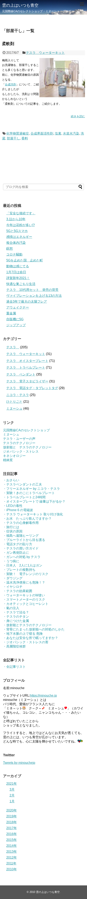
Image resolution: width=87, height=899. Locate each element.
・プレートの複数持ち (19, 569)
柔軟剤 (8, 43)
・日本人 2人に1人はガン (22, 565)
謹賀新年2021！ (18, 278)
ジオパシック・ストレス (21, 451)
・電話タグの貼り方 (17, 544)
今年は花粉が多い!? (20, 225)
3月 (12, 789)
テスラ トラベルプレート (25, 367)
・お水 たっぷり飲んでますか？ (27, 518)
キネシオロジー (14, 456)
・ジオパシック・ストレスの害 (25, 642)
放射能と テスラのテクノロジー (27, 447)
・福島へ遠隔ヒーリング (21, 535)
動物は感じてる (17, 266)
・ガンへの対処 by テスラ (21, 557)
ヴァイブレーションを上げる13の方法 (34, 295)
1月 (12, 801)
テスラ (12, 347)
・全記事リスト (14, 666)
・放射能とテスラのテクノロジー (27, 625)
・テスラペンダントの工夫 (22, 484)
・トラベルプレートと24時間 (24, 497)
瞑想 (9, 248)
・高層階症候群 (14, 646)
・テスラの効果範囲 (17, 591)
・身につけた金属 (16, 621)
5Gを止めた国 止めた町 (24, 260)
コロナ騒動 (14, 254)
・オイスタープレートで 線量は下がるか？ (34, 501)
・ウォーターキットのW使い (24, 595)
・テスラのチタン (16, 616)
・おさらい (11, 480)
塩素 (58, 133)
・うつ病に (11, 561)
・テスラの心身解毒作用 (21, 523)
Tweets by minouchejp (19, 762)
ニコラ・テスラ (17, 395)
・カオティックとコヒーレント (25, 603)
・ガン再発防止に (16, 552)
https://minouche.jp (43, 695)
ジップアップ (16, 325)
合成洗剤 (10, 84)
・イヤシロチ (12, 586)
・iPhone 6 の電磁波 (18, 510)
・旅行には (11, 527)
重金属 (11, 313)
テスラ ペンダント (20, 374)
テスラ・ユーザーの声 (19, 438)
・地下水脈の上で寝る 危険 (23, 633)
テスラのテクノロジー (19, 443)
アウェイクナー (17, 307)
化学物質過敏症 (17, 133)
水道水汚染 (71, 133)
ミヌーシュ (14, 408)
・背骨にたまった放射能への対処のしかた (34, 629)
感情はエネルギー (19, 237)
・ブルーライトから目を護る (24, 540)
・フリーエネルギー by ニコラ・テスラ (31, 488)
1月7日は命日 (16, 272)
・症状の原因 (12, 531)
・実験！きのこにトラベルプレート (29, 493)
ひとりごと (14, 401)
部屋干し (13, 138)
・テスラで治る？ (16, 612)
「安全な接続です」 (20, 213)
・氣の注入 (11, 608)
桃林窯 (8, 460)
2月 (12, 795)
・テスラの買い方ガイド (21, 548)
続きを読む (78, 116)
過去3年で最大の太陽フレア (26, 301)
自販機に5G (14, 319)
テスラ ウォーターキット (45, 52)
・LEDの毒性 (12, 505)
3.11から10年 (15, 219)
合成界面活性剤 (42, 133)
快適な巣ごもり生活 (20, 284)
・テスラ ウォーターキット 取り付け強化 (33, 514)
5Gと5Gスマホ (17, 231)
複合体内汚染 (16, 242)
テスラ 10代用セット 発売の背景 (32, 289)
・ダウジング (12, 578)
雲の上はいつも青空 (20, 5)
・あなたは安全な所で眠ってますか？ (30, 638)
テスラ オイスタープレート (27, 361)
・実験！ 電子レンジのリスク (25, 574)
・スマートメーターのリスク (24, 599)
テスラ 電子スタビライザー (27, 381)
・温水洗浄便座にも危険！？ (24, 582)
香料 (24, 138)
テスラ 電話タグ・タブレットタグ (32, 388)
